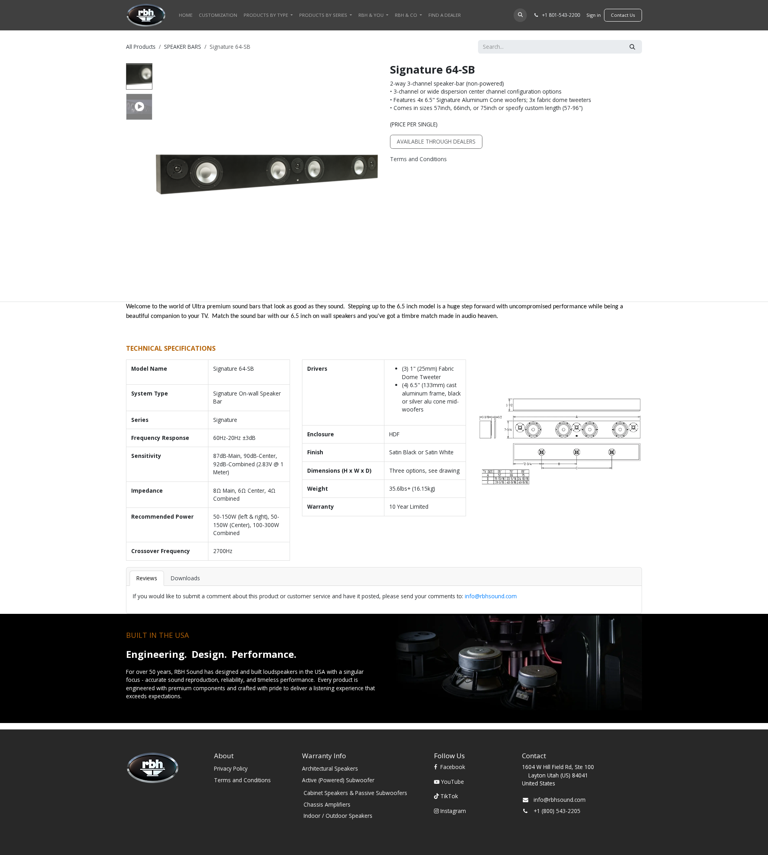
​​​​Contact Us (623, 15)
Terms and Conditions (418, 159)
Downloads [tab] (185, 578)
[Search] (632, 47)
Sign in (593, 15)
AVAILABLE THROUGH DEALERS (436, 141)
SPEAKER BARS (182, 46)
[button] (520, 15)
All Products (141, 46)
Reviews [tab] (146, 578)
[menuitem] (186, 15)
